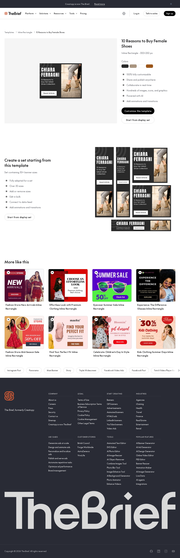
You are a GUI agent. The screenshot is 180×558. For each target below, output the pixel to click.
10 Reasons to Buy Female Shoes (50, 32)
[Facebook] (151, 551)
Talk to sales (152, 13)
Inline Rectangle (25, 32)
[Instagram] (166, 551)
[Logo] (9, 396)
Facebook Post (139, 370)
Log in (136, 13)
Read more (99, 4)
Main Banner (52, 370)
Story (68, 370)
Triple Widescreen (87, 370)
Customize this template (137, 110)
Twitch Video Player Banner (166, 370)
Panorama (34, 370)
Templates (9, 32)
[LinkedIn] (158, 551)
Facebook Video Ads (114, 370)
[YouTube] (173, 551)
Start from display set (138, 119)
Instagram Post (14, 370)
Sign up (169, 13)
